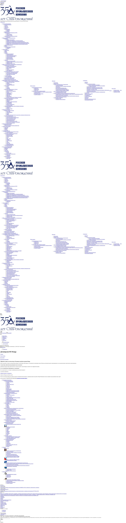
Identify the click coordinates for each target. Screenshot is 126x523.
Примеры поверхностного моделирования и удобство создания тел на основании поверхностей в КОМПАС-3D (19, 495)
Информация (2, 505)
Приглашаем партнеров (4, 500)
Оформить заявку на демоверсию (6, 373)
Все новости (2, 485)
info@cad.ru (3, 347)
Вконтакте (5, 349)
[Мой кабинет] (0, 334)
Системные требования (4, 371)
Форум (1, 506)
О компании (2, 497)
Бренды (1, 507)
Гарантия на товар (3, 504)
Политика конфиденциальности (5, 499)
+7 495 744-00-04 (3, 0)
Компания (2, 496)
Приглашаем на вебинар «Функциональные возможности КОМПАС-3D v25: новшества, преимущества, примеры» (19, 487)
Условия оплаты (3, 502)
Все (1, 492)
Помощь (1, 501)
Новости (1, 498)
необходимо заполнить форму (22, 378)
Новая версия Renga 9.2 (4, 489)
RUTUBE (4, 511)
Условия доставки (3, 503)
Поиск (2, 519)
